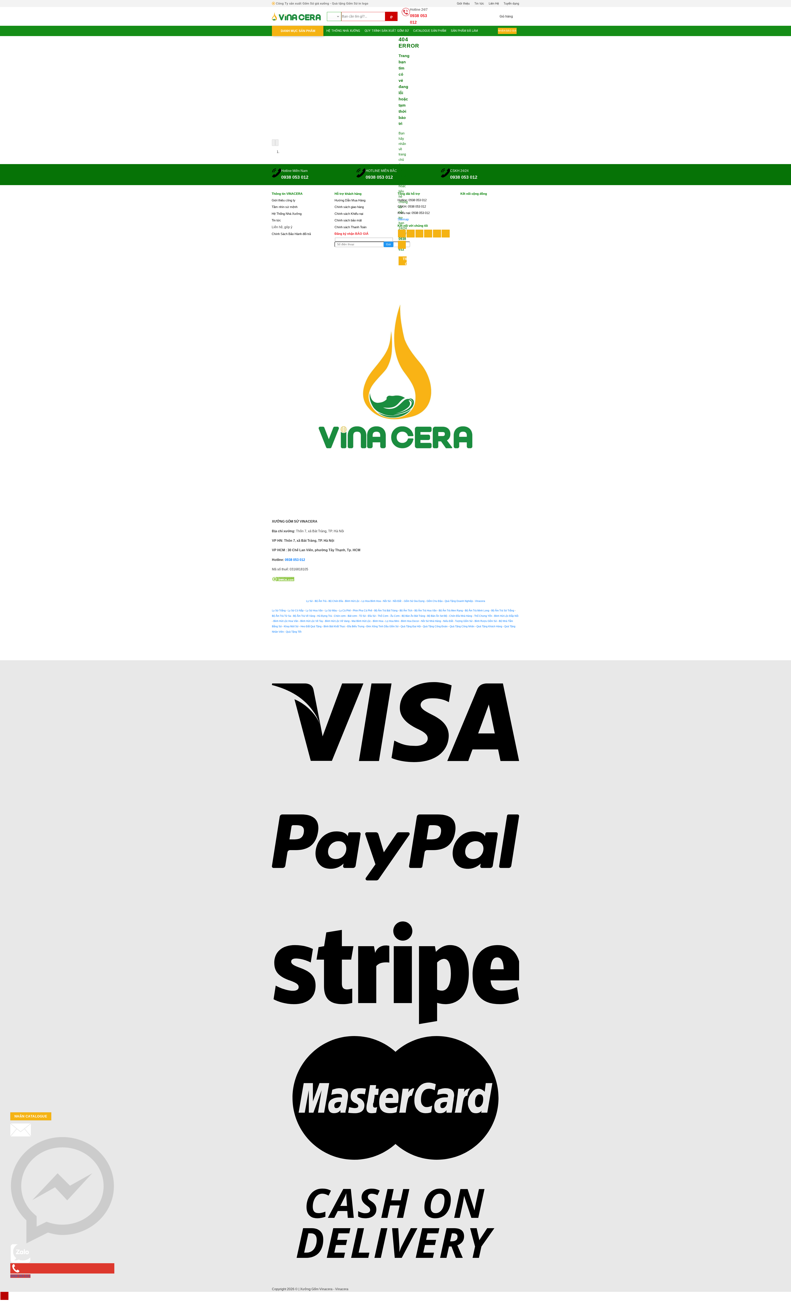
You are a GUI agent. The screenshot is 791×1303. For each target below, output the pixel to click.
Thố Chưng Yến (483, 615)
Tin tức (479, 3)
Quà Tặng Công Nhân (462, 626)
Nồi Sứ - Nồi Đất (392, 601)
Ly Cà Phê (345, 610)
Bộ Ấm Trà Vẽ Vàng (304, 615)
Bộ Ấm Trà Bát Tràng (386, 610)
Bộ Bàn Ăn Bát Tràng (413, 615)
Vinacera (479, 601)
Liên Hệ (494, 3)
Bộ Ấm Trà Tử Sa (281, 615)
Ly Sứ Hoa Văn (314, 610)
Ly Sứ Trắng (279, 610)
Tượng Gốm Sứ (464, 621)
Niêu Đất (448, 621)
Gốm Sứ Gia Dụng (414, 601)
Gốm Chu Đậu (435, 601)
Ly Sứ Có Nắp (296, 610)
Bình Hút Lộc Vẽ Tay (311, 621)
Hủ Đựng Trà (324, 615)
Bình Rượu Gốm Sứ (486, 621)
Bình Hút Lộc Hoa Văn (285, 621)
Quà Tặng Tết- (294, 631)
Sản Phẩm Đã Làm (464, 31)
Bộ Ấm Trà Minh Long (477, 610)
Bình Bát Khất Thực (334, 626)
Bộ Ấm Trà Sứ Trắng (502, 610)
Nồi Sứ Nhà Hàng (431, 621)
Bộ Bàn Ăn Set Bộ (437, 615)
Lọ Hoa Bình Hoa (371, 601)
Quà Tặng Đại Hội (411, 626)
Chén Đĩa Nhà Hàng (460, 615)
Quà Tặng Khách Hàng (489, 626)
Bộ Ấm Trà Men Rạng (451, 610)
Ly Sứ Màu (331, 610)
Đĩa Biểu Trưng (355, 626)
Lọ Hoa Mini (392, 621)
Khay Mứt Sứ (291, 626)
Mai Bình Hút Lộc (361, 621)
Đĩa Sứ (372, 615)
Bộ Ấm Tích (406, 610)
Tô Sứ (362, 615)
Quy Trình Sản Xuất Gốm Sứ (387, 31)
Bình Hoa (378, 621)
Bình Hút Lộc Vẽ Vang (337, 621)
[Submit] (391, 16)
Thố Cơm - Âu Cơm (389, 615)
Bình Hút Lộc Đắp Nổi (506, 615)
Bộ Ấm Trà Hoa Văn (425, 610)
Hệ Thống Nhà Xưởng (343, 31)
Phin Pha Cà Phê (362, 610)
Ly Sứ (309, 601)
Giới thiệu (463, 3)
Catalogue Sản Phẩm (429, 31)
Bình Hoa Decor (410, 621)
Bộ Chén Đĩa (336, 601)
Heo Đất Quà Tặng (311, 626)
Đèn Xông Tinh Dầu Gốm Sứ (382, 626)
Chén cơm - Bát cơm (345, 615)
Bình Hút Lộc (352, 601)
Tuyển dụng (511, 3)
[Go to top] (4, 1296)
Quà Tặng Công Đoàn (435, 626)
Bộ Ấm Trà (320, 601)
